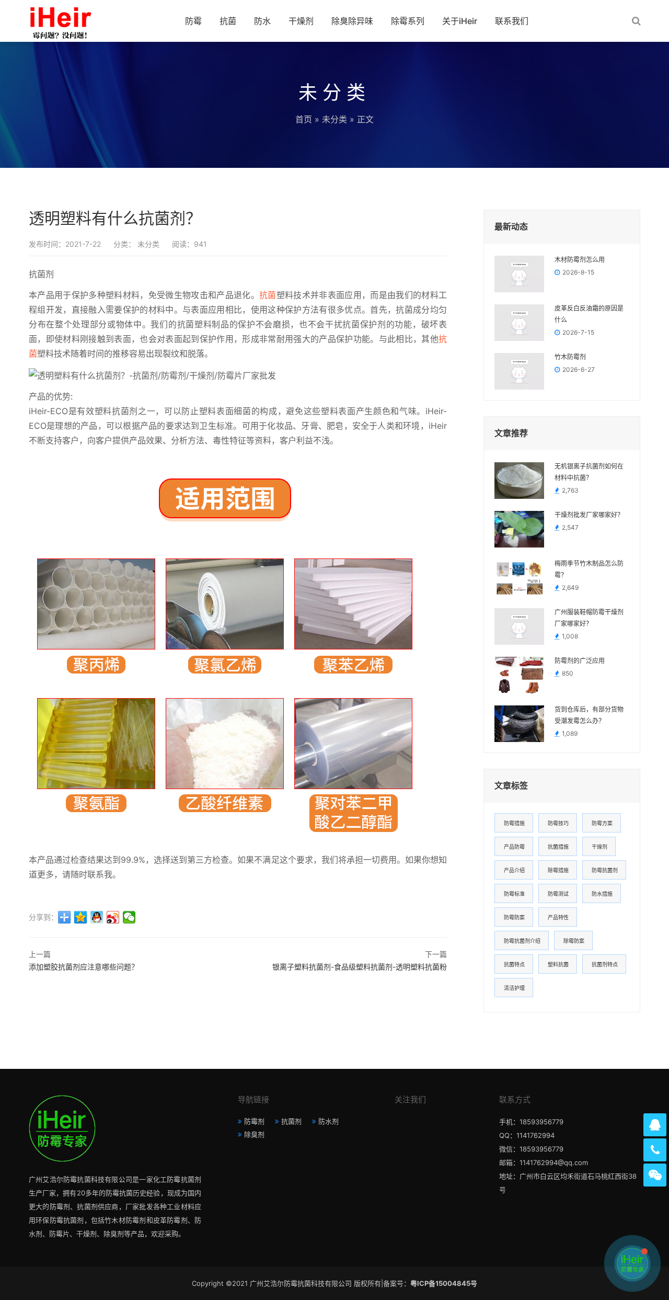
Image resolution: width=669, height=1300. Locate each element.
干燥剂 (301, 21)
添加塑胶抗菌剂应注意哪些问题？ (84, 966)
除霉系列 (407, 21)
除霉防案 (573, 941)
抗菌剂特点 (605, 964)
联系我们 (511, 21)
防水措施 (602, 894)
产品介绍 (514, 870)
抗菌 (228, 21)
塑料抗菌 (558, 964)
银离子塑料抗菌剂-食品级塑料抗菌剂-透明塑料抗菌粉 (359, 966)
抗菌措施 (558, 846)
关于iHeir (459, 21)
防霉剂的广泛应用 (580, 661)
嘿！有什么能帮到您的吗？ (573, 1263)
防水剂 (328, 1121)
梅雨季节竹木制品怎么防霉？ (589, 569)
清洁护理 (514, 988)
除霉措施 (558, 870)
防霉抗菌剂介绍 (522, 941)
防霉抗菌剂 (605, 870)
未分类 (334, 119)
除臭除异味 (352, 21)
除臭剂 (254, 1134)
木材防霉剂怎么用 (580, 260)
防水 (262, 21)
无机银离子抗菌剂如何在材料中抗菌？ (589, 472)
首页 (303, 119)
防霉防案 (514, 917)
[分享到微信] (129, 917)
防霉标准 (514, 894)
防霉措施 (514, 823)
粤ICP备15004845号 (443, 1283)
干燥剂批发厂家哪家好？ (589, 515)
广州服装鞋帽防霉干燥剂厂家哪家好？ (589, 618)
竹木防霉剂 (570, 357)
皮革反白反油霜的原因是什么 (589, 314)
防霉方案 (602, 823)
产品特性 (558, 917)
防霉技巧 (558, 823)
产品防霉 (514, 846)
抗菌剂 (291, 1121)
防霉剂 (254, 1121)
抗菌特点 (514, 964)
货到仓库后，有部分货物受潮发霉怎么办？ (589, 715)
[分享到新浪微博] (113, 917)
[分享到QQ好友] (96, 917)
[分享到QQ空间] (80, 917)
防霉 (193, 21)
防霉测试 (558, 894)
